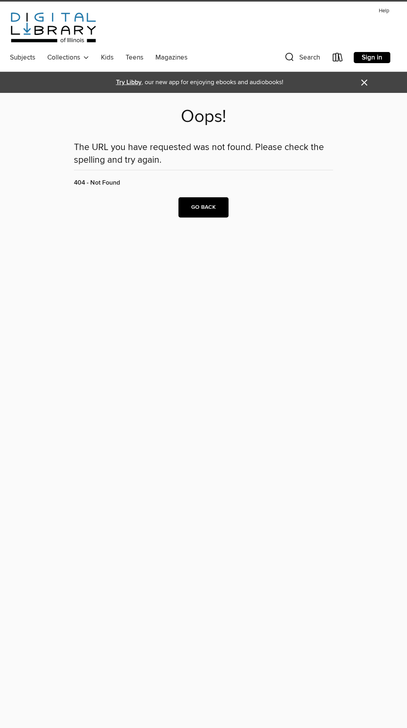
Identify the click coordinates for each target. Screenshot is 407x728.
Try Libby (128, 82)
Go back (203, 207)
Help (384, 11)
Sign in (372, 57)
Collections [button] (65, 57)
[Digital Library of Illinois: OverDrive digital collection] (53, 27)
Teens (134, 57)
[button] (301, 59)
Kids (107, 57)
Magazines (171, 57)
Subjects (22, 57)
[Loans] (338, 59)
